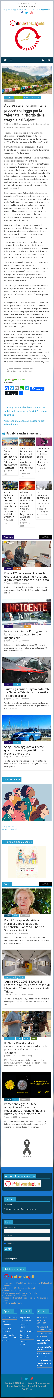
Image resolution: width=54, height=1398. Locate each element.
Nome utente (9, 1227)
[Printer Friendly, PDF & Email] (15, 379)
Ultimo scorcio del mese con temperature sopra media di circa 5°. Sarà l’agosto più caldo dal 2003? (26, 506)
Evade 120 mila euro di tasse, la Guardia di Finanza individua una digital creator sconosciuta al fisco (26, 576)
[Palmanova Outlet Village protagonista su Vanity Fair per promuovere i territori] (10, 439)
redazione (25, 124)
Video (34, 1038)
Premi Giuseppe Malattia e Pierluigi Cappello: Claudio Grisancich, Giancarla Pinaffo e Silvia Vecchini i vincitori (24, 925)
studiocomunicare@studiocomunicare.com (44, 1363)
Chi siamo (8, 1204)
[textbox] (27, 370)
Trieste (17, 684)
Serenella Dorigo (27, 994)
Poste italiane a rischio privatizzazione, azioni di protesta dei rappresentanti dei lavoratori (10, 504)
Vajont (28, 127)
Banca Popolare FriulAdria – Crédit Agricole (9, 1337)
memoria (22, 127)
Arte (7, 977)
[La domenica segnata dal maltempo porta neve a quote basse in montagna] (44, 483)
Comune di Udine (27, 1331)
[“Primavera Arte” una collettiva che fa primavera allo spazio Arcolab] (44, 439)
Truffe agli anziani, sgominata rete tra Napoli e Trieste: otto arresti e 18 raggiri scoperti (27, 692)
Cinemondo (10, 1038)
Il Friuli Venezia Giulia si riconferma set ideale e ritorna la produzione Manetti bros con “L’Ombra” (25, 1047)
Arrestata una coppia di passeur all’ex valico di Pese (24, 422)
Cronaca (9, 569)
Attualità (18, 97)
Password (8, 1235)
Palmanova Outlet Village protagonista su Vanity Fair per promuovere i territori (10, 458)
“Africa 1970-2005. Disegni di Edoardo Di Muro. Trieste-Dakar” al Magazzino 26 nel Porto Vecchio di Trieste (27, 986)
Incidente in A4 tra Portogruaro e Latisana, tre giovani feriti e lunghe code (25, 634)
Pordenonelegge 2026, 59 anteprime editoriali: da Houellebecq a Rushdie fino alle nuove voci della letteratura (24, 1109)
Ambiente (9, 97)
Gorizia (17, 569)
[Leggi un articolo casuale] (49, 60)
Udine (28, 626)
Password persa (10, 1258)
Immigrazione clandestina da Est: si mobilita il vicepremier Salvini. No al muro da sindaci (26, 411)
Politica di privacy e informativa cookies (20, 1209)
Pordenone (10, 101)
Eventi (26, 97)
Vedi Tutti (45, 537)
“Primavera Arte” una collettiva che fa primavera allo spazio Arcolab (43, 456)
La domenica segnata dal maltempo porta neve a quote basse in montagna (43, 502)
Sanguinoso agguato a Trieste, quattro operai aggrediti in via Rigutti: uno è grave (24, 750)
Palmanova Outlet (9, 1317)
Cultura (8, 916)
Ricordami (10, 1243)
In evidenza (36, 97)
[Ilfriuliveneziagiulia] (5, 60)
